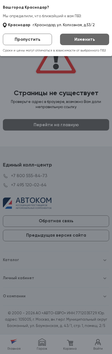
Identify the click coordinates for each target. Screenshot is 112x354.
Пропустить (27, 39)
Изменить (84, 39)
